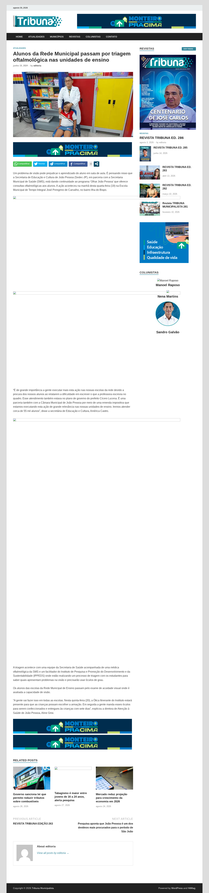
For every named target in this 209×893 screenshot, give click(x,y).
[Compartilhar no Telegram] (58, 163)
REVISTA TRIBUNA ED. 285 (170, 147)
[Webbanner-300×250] (164, 262)
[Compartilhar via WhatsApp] (22, 163)
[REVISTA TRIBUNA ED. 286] (168, 56)
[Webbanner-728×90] (136, 27)
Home (19, 36)
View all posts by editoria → (53, 853)
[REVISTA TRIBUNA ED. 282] (150, 185)
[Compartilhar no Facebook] (78, 163)
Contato (111, 36)
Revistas (74, 36)
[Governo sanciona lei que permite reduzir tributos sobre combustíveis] (31, 790)
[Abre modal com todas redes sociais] (96, 163)
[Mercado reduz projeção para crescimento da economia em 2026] (114, 790)
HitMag (191, 888)
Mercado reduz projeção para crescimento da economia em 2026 (111, 798)
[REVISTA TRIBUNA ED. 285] (145, 148)
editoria (37, 65)
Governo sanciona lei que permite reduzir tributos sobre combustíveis (29, 798)
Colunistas (93, 36)
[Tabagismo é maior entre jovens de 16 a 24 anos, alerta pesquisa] (73, 769)
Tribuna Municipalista (43, 888)
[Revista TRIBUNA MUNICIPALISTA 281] (150, 203)
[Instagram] (195, 7)
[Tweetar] (40, 163)
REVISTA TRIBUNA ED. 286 (162, 138)
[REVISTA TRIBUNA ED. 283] (150, 167)
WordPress (177, 888)
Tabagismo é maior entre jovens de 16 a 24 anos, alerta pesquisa (71, 797)
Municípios (57, 36)
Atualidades (36, 36)
